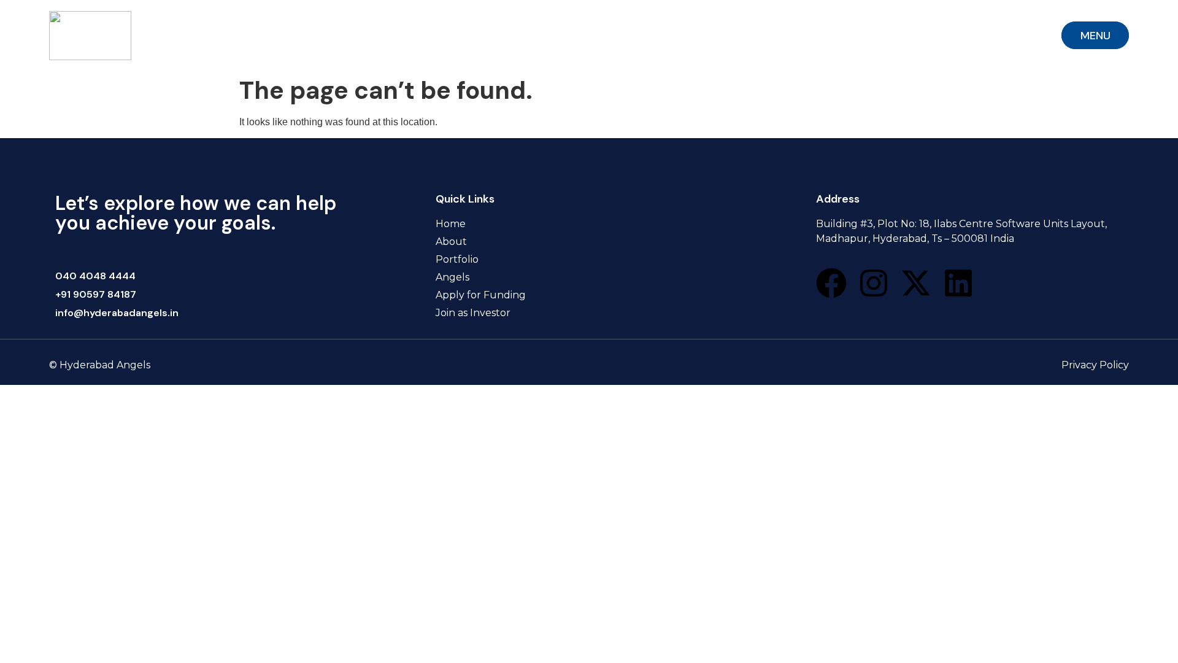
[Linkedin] (958, 283)
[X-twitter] (916, 283)
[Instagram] (873, 283)
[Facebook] (831, 283)
